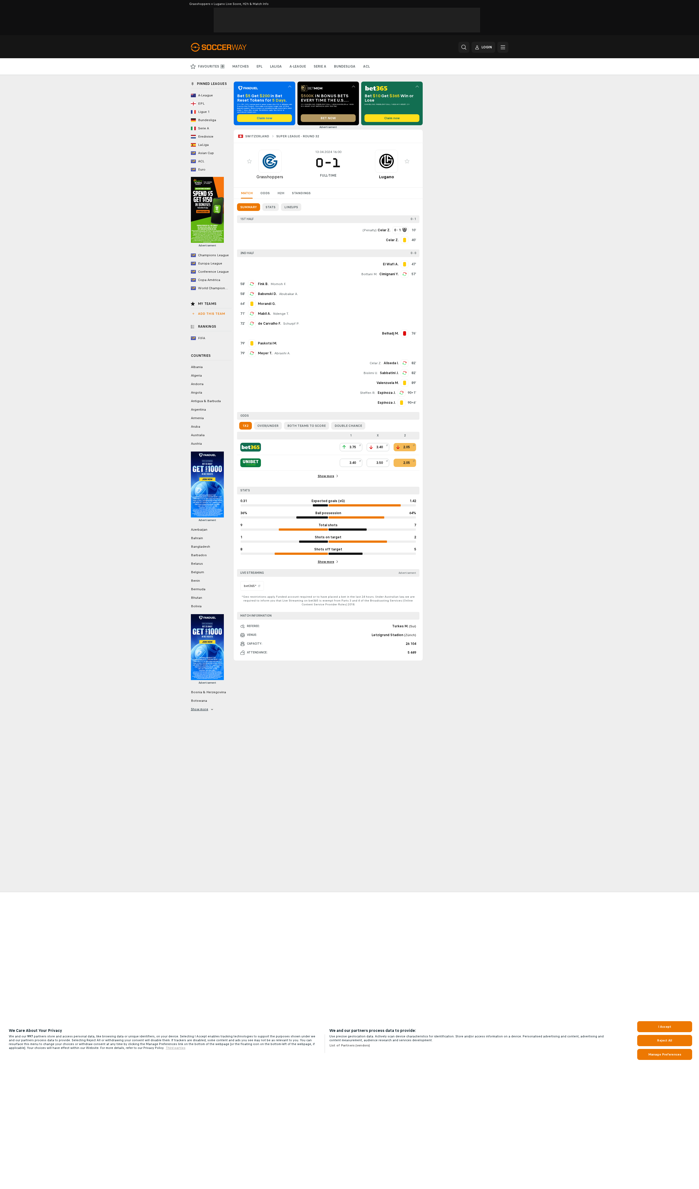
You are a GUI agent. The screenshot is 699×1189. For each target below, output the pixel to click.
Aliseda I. (391, 363)
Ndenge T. (281, 313)
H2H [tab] (280, 193)
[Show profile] (270, 161)
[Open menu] (502, 47)
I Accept (664, 1027)
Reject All (664, 1040)
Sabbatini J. (389, 373)
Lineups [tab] (291, 207)
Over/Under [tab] (268, 426)
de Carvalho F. (269, 323)
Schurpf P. (291, 323)
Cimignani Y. (389, 274)
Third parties (175, 1048)
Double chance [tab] (348, 426)
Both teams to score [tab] (306, 426)
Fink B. (263, 284)
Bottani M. (369, 274)
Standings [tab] (301, 193)
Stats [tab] (270, 207)
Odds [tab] (265, 193)
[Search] (463, 47)
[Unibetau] (250, 462)
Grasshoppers (270, 176)
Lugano (386, 176)
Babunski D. (267, 294)
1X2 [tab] (246, 426)
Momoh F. (278, 284)
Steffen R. (367, 393)
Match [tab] (247, 193)
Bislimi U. (370, 373)
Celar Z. (375, 363)
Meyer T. (265, 353)
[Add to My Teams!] (249, 161)
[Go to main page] (228, 47)
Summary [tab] (248, 207)
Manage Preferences (664, 1054)
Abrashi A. (282, 353)
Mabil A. (264, 313)
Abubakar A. (288, 294)
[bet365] (250, 447)
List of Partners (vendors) (349, 1045)
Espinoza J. (387, 393)
